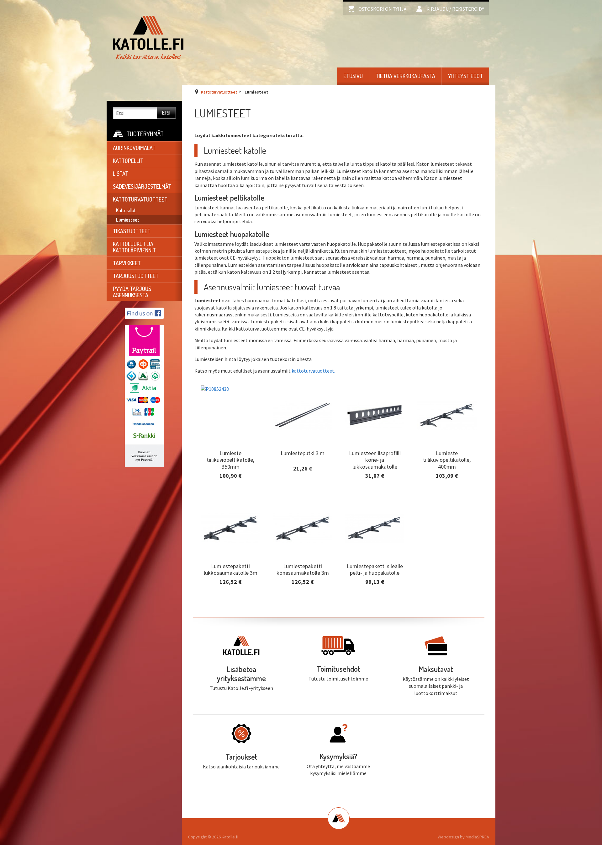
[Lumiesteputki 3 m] (302, 415)
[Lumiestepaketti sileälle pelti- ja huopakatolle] (374, 528)
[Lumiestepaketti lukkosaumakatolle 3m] (230, 528)
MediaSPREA (477, 837)
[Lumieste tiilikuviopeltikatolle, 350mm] (230, 415)
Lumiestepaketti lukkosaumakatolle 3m (230, 569)
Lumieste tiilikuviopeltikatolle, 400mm (447, 459)
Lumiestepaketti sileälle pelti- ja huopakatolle (375, 569)
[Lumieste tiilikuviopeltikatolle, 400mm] (446, 415)
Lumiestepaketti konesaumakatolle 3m (303, 569)
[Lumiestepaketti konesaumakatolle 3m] (302, 528)
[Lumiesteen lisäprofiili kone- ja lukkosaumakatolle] (374, 415)
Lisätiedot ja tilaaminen (230, 481)
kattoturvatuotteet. (313, 371)
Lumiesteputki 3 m (303, 452)
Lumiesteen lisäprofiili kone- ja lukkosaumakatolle (375, 459)
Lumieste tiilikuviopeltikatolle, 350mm (230, 459)
